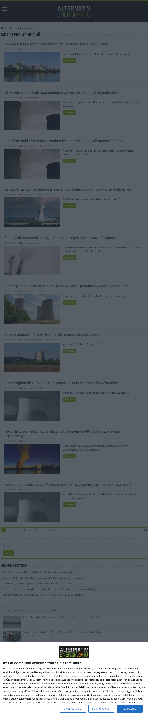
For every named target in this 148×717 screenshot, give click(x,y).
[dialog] (74, 680)
